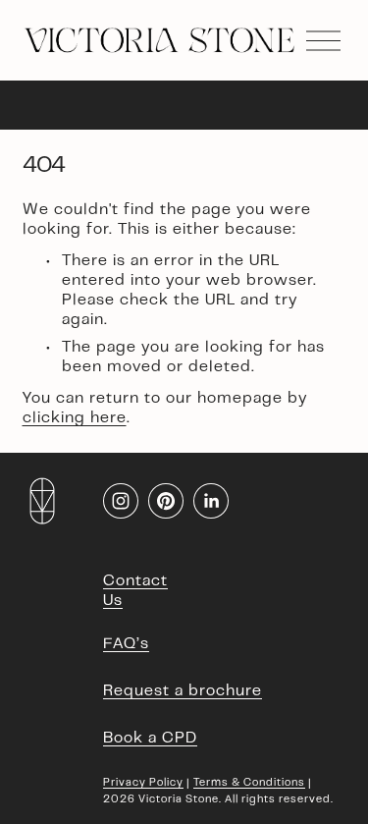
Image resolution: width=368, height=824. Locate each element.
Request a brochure (182, 691)
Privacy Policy (143, 783)
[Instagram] (120, 501)
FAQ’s (126, 644)
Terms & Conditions (249, 783)
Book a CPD (150, 738)
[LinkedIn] (211, 501)
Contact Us (135, 591)
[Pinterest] (166, 501)
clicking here (75, 418)
